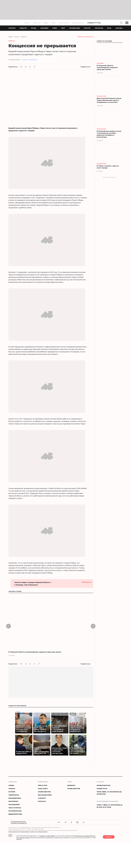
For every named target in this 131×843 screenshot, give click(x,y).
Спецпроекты (13, 795)
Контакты (42, 801)
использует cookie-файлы (47, 836)
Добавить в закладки (84, 36)
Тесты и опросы (14, 808)
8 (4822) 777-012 (94, 23)
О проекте (42, 798)
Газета (54, 23)
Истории (11, 792)
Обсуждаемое (14, 804)
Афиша (46, 23)
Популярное (13, 801)
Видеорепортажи (15, 814)
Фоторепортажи (14, 811)
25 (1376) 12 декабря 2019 (29, 60)
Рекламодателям (77, 23)
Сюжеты (11, 788)
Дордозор (71, 785)
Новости (26, 23)
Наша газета (43, 788)
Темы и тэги (36, 23)
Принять (108, 837)
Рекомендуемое (14, 798)
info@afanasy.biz (103, 785)
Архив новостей (64, 23)
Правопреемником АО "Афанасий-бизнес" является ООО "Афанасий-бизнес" (28, 831)
